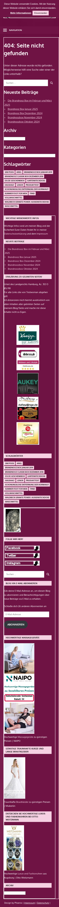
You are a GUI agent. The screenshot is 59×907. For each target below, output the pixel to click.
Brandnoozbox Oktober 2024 (23, 121)
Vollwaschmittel (13, 198)
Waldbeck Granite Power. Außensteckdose (27, 202)
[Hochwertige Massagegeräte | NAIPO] (19, 732)
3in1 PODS (9, 172)
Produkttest (32, 185)
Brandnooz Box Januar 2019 (38, 172)
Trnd (32, 193)
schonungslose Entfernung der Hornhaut (27, 189)
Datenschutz (43, 903)
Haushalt (9, 185)
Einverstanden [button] (40, 13)
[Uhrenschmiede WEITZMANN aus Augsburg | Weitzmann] (14, 869)
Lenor (20, 185)
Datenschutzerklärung (15, 233)
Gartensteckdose (36, 180)
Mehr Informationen (20, 13)
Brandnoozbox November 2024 (25, 117)
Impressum (42, 233)
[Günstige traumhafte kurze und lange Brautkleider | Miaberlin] (14, 797)
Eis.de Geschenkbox (15, 180)
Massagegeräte (26, 737)
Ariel (18, 172)
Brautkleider (22, 802)
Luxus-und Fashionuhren (30, 873)
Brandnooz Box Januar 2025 (23, 109)
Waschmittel (11, 206)
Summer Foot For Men (16, 193)
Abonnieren (15, 624)
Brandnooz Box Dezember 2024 (25, 113)
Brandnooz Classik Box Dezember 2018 (24, 176)
